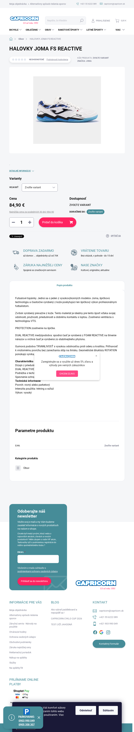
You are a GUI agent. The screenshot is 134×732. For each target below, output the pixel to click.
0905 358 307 (27, 724)
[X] (101, 631)
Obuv (26, 468)
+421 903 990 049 (108, 623)
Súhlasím (108, 710)
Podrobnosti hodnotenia (57, 59)
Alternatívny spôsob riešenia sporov (48, 4)
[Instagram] (108, 631)
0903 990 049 (27, 720)
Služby (12, 662)
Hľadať (81, 20)
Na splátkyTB (16, 668)
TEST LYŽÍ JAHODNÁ (61, 624)
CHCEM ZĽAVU (67, 373)
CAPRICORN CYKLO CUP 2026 (66, 618)
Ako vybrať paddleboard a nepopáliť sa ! (64, 611)
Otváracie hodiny (17, 632)
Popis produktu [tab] (64, 285)
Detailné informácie (20, 171)
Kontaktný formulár (109, 643)
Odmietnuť (86, 710)
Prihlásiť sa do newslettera (34, 581)
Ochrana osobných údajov (22, 637)
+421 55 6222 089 (108, 617)
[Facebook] (95, 631)
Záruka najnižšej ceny (20, 647)
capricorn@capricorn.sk (111, 610)
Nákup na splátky (18, 657)
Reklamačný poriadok (20, 652)
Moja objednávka (18, 4)
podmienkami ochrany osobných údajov (37, 571)
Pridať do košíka (52, 222)
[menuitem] (15, 30)
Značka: (84, 61)
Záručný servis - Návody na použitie (23, 625)
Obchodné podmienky (20, 642)
